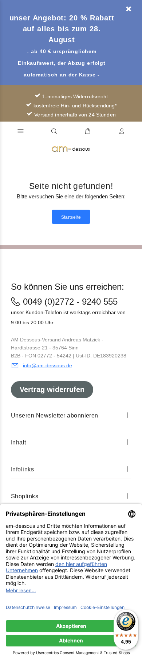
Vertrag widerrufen (52, 389)
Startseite (71, 217)
